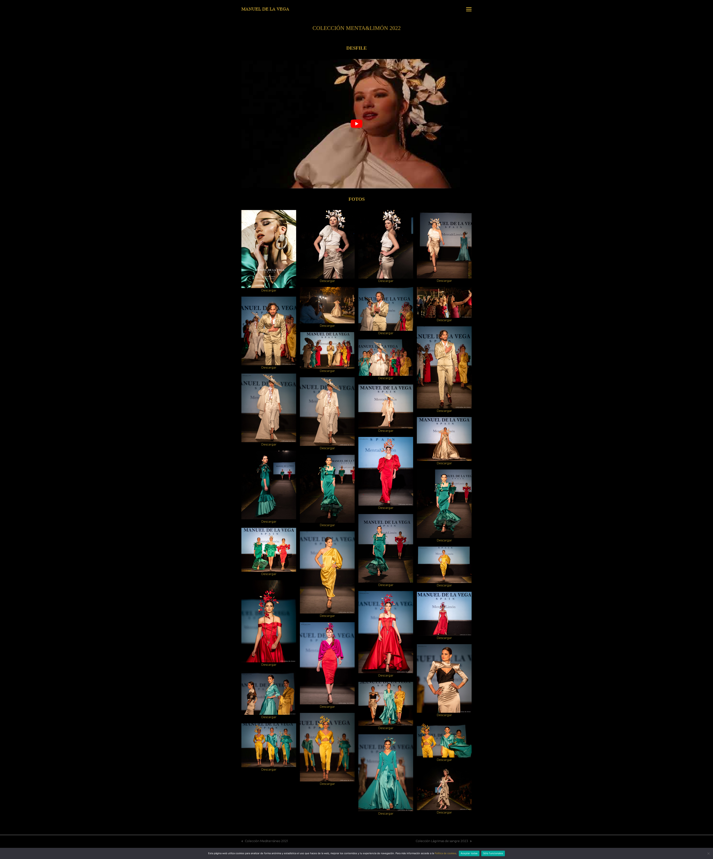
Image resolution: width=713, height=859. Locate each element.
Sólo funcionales (493, 853)
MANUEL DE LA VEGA (265, 9)
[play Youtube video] (356, 124)
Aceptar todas (469, 853)
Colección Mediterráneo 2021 (264, 841)
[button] (469, 9)
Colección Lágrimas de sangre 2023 (442, 841)
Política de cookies (445, 853)
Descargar (268, 290)
